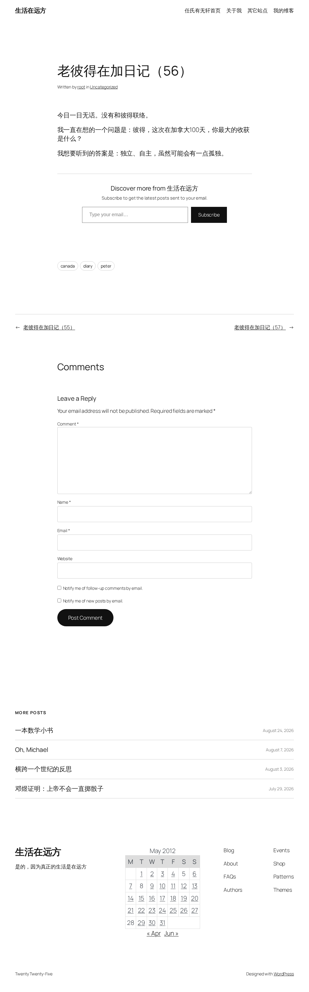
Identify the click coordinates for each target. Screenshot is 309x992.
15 (142, 898)
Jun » (171, 933)
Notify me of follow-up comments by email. (103, 588)
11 (173, 885)
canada (68, 266)
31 (162, 922)
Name (64, 502)
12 (184, 885)
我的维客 (283, 10)
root (81, 87)
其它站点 (257, 10)
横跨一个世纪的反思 (43, 769)
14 (131, 898)
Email (63, 530)
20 (194, 898)
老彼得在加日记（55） (49, 327)
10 (162, 885)
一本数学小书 (34, 730)
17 (162, 898)
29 (141, 922)
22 (141, 910)
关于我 (234, 10)
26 (184, 910)
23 (151, 910)
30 (151, 922)
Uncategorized (104, 87)
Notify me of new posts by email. (93, 601)
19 (184, 898)
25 (173, 910)
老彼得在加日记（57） (260, 327)
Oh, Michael (31, 749)
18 (173, 898)
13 (195, 885)
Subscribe (209, 214)
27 (194, 910)
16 (152, 898)
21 (131, 910)
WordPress (284, 974)
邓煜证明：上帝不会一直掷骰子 (59, 788)
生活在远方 (30, 10)
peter (106, 266)
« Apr (154, 933)
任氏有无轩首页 (202, 10)
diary (88, 266)
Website (64, 558)
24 (162, 910)
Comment (68, 424)
